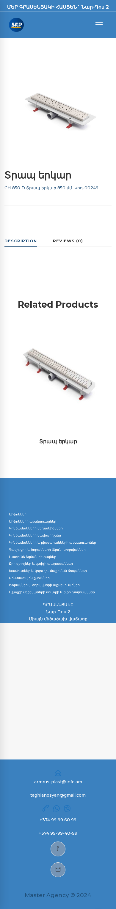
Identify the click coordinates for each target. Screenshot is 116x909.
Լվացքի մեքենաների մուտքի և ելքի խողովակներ (52, 592)
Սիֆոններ (17, 514)
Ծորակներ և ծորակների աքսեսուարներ (44, 585)
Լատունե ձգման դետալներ (32, 557)
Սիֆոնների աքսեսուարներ (32, 521)
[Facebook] (58, 849)
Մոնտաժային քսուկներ (29, 578)
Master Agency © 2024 (58, 895)
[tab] (20, 241)
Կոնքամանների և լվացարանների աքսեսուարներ (52, 542)
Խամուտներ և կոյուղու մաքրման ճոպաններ (48, 571)
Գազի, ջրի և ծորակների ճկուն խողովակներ (47, 550)
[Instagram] (58, 869)
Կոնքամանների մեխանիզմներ (36, 528)
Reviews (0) (68, 240)
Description (20, 240)
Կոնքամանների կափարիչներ (35, 535)
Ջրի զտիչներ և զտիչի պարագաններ (41, 564)
